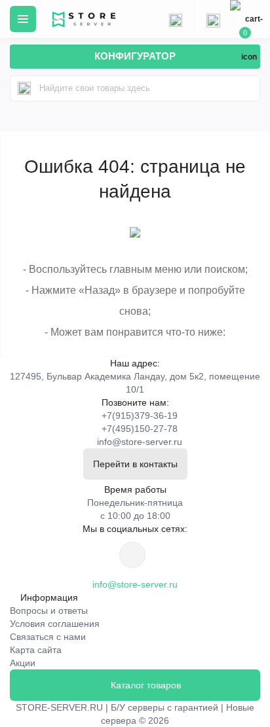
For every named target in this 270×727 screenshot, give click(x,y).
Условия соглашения (55, 623)
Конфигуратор (135, 56)
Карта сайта (36, 650)
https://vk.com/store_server (132, 555)
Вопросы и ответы (49, 610)
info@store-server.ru (139, 441)
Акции (22, 663)
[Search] (24, 88)
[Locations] (175, 19)
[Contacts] (213, 19)
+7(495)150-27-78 (140, 428)
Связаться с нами (48, 636)
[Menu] (23, 19)
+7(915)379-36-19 (140, 415)
